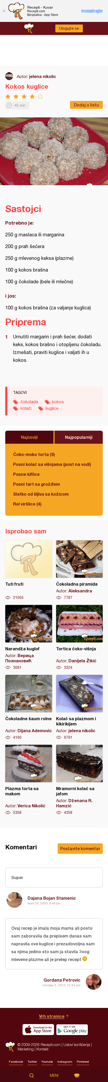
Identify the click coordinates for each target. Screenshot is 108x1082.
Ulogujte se (69, 28)
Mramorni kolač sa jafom (79, 780)
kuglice (52, 408)
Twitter (32, 1061)
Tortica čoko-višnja (79, 637)
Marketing (26, 1049)
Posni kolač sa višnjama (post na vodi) (52, 464)
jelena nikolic (42, 76)
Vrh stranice (51, 1016)
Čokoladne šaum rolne (28, 707)
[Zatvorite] (4, 11)
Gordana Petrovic (62, 979)
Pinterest (83, 1061)
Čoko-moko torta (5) (34, 454)
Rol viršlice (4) (27, 503)
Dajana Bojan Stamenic (52, 897)
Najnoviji (29, 437)
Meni (54, 1075)
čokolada (29, 401)
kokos (58, 401)
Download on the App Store (38, 1029)
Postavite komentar (80, 848)
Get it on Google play (72, 1029)
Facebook (16, 1061)
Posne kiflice (26, 474)
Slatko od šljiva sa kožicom (41, 493)
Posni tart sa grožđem (36, 484)
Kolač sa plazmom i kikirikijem (79, 707)
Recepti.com (10, 1046)
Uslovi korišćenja (76, 1044)
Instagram (64, 1061)
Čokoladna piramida (79, 570)
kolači (25, 408)
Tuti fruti (28, 570)
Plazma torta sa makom (28, 780)
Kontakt (42, 1049)
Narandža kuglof (28, 637)
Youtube (47, 1061)
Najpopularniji (79, 437)
